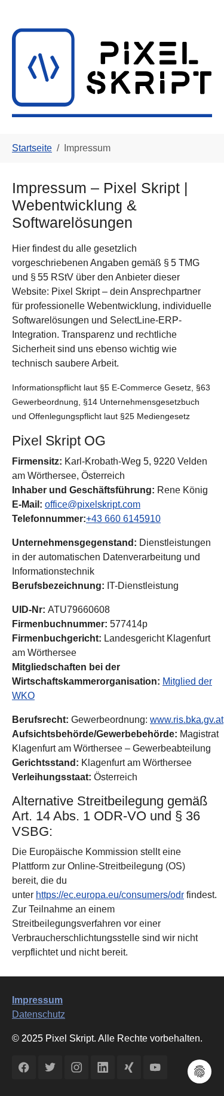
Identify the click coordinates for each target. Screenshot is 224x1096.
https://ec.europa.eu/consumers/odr (110, 895)
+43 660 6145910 (123, 519)
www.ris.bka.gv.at (186, 720)
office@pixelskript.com (92, 504)
